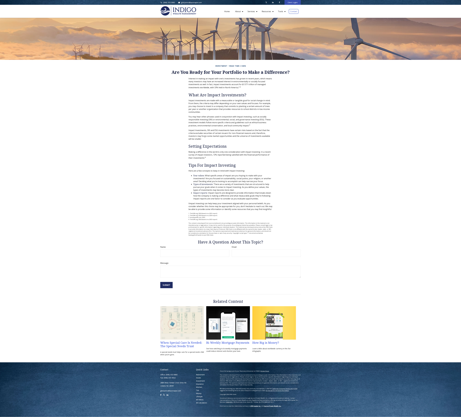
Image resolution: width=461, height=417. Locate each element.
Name (163, 247)
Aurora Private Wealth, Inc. (272, 406)
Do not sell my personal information (277, 390)
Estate (198, 378)
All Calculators (201, 403)
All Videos (199, 399)
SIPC (231, 402)
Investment (200, 381)
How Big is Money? (265, 343)
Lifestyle (199, 396)
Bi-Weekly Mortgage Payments (227, 343)
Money (198, 393)
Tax (197, 390)
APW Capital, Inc (255, 406)
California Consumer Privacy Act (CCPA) (284, 388)
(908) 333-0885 (169, 2)
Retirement (200, 374)
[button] (227, 11)
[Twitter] (266, 2)
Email (234, 247)
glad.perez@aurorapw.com (191, 2)
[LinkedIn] (273, 2)
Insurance (200, 384)
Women (199, 387)
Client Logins (293, 2)
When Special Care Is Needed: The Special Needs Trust (181, 344)
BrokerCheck (265, 371)
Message (164, 263)
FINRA (228, 402)
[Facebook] (279, 2)
